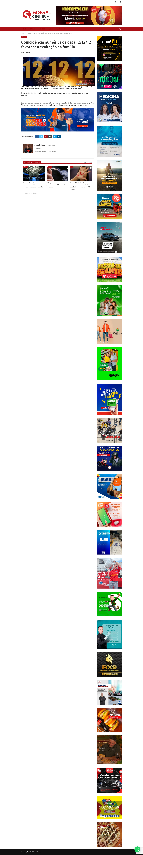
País (72, 166)
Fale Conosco (60, 29)
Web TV (51, 29)
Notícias (24, 37)
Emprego (42, 29)
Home (24, 29)
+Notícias (31, 29)
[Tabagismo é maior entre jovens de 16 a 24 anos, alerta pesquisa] (57, 173)
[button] (137, 849)
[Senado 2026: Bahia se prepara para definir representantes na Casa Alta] (34, 173)
